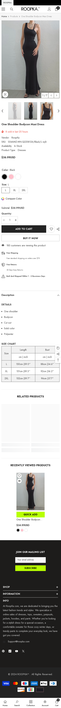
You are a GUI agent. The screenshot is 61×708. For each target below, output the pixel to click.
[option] (30, 59)
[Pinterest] (3, 651)
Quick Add (30, 514)
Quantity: (6, 213)
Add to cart (23, 229)
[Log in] (49, 9)
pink (22, 530)
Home (4, 16)
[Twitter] (23, 651)
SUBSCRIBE (30, 568)
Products (14, 16)
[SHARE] (57, 229)
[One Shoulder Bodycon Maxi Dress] (30, 491)
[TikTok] (10, 651)
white (26, 530)
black (18, 530)
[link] (15, 445)
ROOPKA (7, 2)
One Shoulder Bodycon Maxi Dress (28, 519)
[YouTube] (16, 651)
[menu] (3, 9)
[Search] (11, 9)
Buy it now (30, 238)
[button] (51, 95)
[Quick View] (19, 481)
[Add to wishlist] (51, 229)
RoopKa (15, 137)
